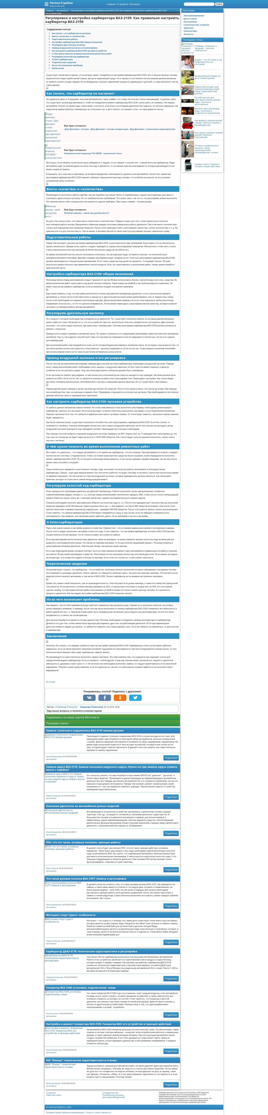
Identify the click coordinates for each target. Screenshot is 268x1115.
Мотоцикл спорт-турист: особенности (70, 915)
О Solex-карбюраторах (62, 59)
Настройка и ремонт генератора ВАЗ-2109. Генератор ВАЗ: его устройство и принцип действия (108, 1024)
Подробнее (171, 757)
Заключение (58, 68)
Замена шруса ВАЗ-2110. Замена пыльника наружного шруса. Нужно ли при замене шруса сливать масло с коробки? (111, 768)
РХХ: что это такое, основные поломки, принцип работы (83, 842)
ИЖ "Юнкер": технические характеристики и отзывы (81, 1060)
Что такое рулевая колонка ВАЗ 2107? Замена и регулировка (86, 878)
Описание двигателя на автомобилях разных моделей (82, 806)
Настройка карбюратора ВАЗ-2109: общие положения (77, 42)
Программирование (194, 15)
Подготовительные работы (65, 39)
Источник (50, 682)
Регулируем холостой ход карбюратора (70, 56)
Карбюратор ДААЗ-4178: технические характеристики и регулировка (91, 951)
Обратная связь (53, 1095)
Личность (188, 34)
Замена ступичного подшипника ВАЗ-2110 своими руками (85, 730)
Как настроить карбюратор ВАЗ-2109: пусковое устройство (79, 51)
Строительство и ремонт (196, 24)
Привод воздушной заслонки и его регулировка (74, 48)
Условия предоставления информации (65, 1112)
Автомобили (51, 759)
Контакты (135, 4)
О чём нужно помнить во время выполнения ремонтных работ (82, 53)
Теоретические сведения (64, 62)
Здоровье (188, 28)
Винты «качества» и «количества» (68, 36)
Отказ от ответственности (98, 1112)
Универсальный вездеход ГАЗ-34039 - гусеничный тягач (93, 153)
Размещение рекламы (113, 1095)
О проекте (122, 4)
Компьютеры (190, 31)
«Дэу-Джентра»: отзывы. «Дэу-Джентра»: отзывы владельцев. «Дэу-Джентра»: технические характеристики (119, 129)
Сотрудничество (110, 1093)
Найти (219, 4)
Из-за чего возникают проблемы (67, 65)
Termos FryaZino (61, 3)
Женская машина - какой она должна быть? (86, 213)
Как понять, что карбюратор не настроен (71, 33)
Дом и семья (190, 18)
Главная (111, 4)
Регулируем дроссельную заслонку (68, 45)
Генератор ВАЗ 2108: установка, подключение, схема (81, 987)
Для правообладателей (113, 1097)
